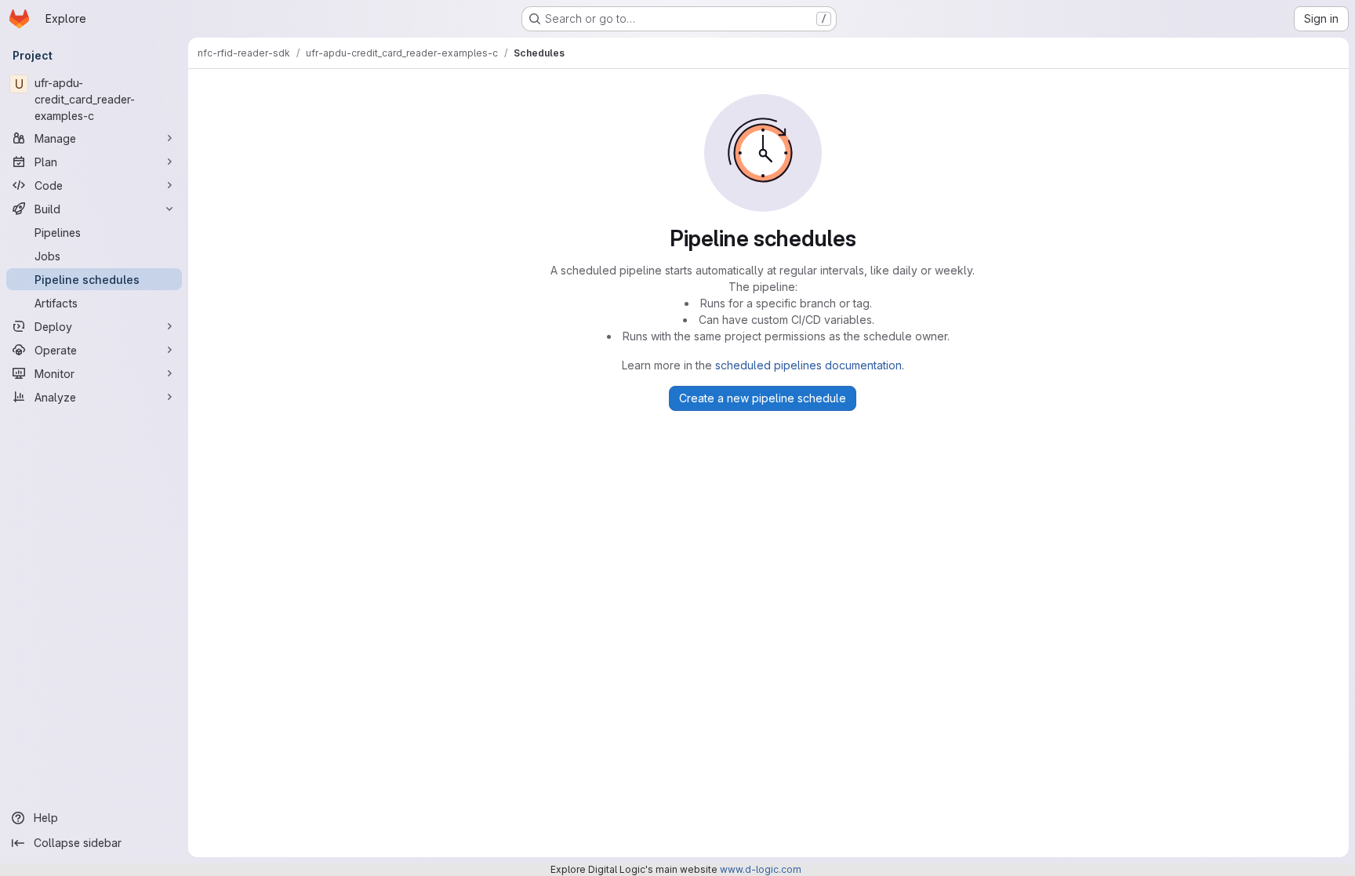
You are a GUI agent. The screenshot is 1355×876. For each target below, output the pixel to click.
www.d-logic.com (760, 869)
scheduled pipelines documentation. (809, 365)
